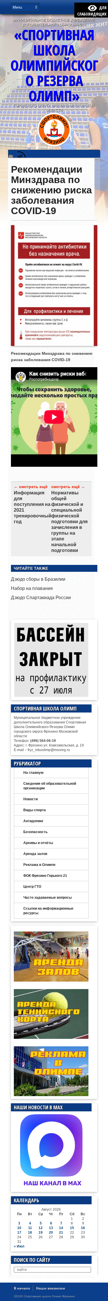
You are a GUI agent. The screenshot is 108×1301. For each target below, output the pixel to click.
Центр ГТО (32, 887)
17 (19, 1232)
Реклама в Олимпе (39, 865)
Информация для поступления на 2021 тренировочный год (32, 507)
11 (30, 1228)
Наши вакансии (50, 1288)
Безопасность (35, 832)
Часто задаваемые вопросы (47, 898)
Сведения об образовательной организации (49, 786)
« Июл (19, 1246)
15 (72, 1228)
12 (41, 1228)
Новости (30, 799)
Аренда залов (35, 854)
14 (61, 1228)
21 (61, 1232)
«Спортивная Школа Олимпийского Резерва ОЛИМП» (54, 65)
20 (51, 1232)
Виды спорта (34, 810)
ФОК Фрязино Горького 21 (45, 876)
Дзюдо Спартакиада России (41, 597)
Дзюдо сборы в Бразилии (38, 579)
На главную (33, 773)
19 (41, 1232)
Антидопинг (33, 821)
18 (30, 1232)
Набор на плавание (32, 588)
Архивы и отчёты (38, 843)
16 (83, 1228)
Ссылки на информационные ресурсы (48, 910)
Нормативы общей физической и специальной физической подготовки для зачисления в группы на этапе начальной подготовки (69, 521)
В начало (22, 1288)
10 (19, 1228)
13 (51, 1228)
